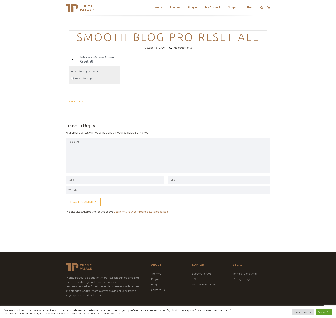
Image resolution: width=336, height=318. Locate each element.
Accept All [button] (324, 311)
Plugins (192, 7)
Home (158, 7)
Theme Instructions (204, 284)
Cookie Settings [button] (303, 311)
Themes (175, 7)
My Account (212, 7)
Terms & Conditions (245, 273)
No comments (183, 47)
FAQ (194, 279)
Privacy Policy (241, 279)
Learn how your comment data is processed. (141, 211)
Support (233, 7)
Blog (250, 7)
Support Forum (201, 273)
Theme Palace (87, 8)
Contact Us (158, 290)
